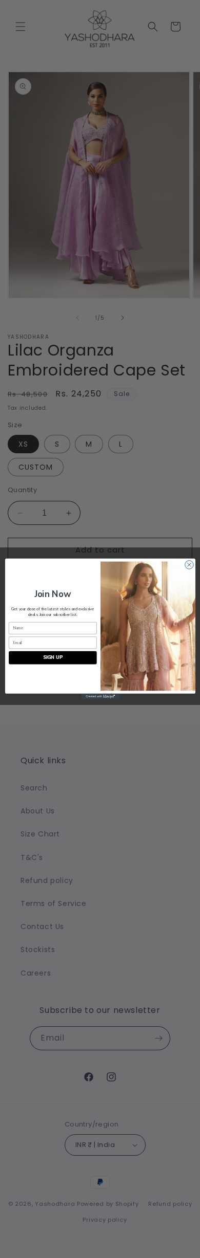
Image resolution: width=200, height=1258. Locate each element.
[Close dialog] (189, 565)
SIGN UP (52, 657)
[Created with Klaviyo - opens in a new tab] (100, 696)
